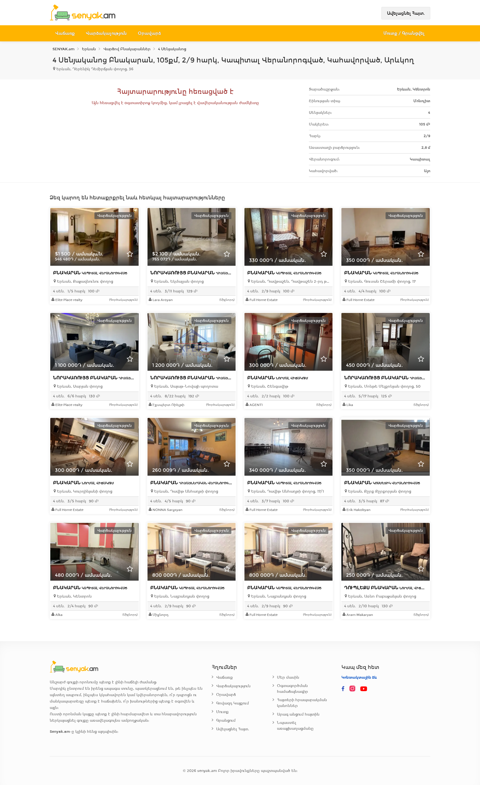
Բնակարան (90, 273)
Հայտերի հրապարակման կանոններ (302, 703)
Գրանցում (226, 720)
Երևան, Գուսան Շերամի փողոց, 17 (381, 281)
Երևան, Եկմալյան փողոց (178, 281)
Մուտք (222, 711)
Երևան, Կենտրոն (74, 596)
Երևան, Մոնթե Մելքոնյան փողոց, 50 (384, 386)
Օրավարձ (149, 33)
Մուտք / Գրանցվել (404, 33)
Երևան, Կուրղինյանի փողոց (84, 491)
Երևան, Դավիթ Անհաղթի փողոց (185, 491)
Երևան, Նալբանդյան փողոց (181, 596)
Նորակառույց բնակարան (211, 273)
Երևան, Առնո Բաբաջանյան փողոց (381, 596)
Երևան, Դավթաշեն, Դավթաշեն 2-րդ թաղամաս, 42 (290, 281)
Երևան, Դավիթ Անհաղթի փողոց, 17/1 (287, 491)
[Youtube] (364, 688)
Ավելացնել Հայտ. (406, 13)
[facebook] (343, 688)
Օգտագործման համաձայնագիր (292, 688)
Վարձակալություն (106, 33)
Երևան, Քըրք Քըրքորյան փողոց (379, 491)
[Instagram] (353, 688)
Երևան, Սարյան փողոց (79, 386)
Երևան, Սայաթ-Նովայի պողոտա (185, 386)
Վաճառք (65, 33)
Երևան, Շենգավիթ (269, 386)
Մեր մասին (288, 677)
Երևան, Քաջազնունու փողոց (84, 281)
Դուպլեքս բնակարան (388, 588)
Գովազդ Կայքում (232, 703)
